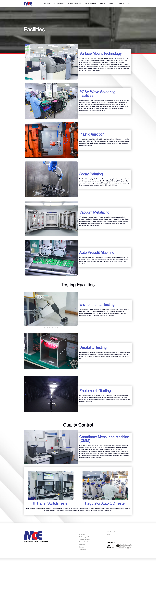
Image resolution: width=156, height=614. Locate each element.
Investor (109, 537)
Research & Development (87, 542)
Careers (81, 547)
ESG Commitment (84, 539)
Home (81, 532)
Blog (108, 534)
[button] (26, 309)
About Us (82, 534)
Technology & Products (86, 537)
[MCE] (28, 3)
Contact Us (82, 549)
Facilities (82, 544)
